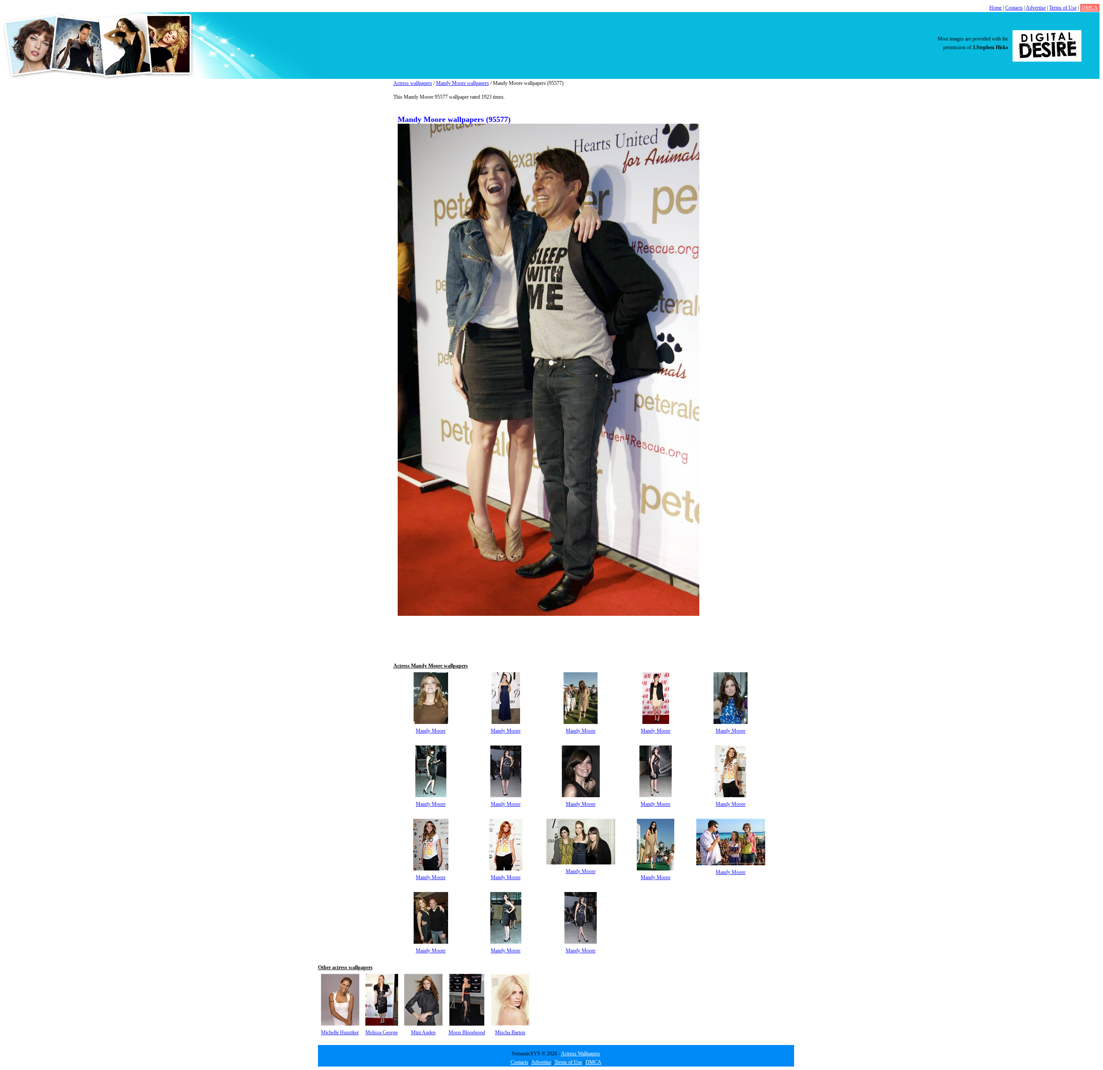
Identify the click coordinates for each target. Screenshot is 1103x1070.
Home (995, 8)
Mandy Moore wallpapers (462, 83)
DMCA (1090, 8)
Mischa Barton (510, 1032)
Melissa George (381, 1032)
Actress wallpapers (412, 83)
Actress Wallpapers (580, 1054)
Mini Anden (423, 1032)
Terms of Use (1063, 8)
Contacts (1014, 8)
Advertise (1036, 8)
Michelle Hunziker (340, 1032)
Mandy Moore (431, 731)
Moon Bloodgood (467, 1032)
